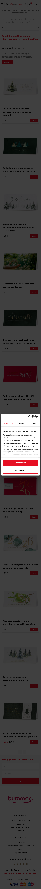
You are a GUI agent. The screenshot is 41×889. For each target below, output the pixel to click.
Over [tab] (34, 423)
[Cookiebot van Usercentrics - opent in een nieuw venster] (28, 416)
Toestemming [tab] (8, 423)
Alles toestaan (20, 463)
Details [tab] (21, 423)
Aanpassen (19, 470)
